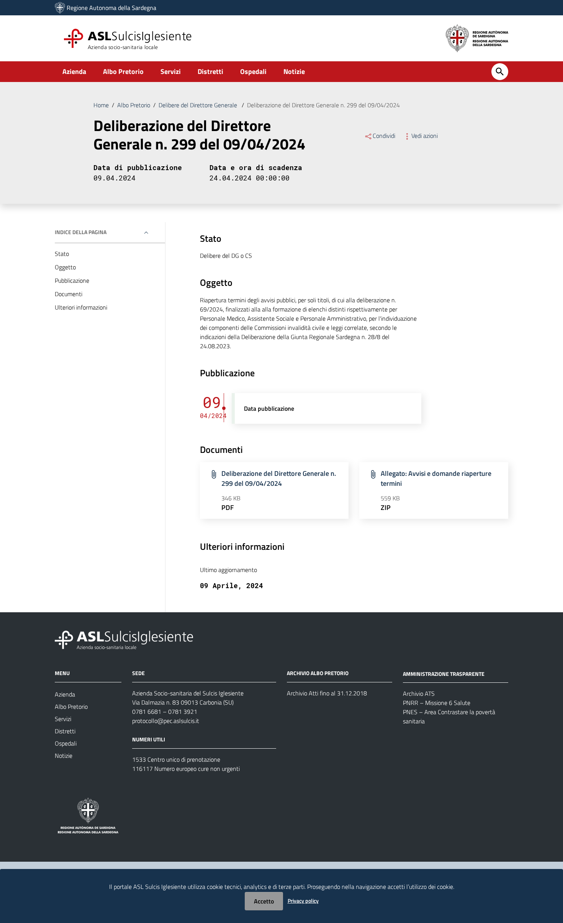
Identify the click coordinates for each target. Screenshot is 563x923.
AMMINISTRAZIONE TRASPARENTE (443, 673)
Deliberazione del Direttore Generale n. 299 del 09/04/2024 (278, 478)
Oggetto (65, 267)
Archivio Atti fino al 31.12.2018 (327, 693)
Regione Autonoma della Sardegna (111, 7)
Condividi (384, 135)
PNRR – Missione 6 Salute (436, 702)
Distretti (210, 71)
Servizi (170, 71)
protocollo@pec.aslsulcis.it (165, 720)
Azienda (74, 71)
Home (101, 105)
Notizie (294, 71)
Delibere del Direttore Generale (199, 105)
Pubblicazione (72, 280)
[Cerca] (499, 71)
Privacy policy (303, 901)
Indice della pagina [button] (80, 232)
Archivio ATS (419, 693)
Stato (62, 253)
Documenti (68, 293)
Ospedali (253, 71)
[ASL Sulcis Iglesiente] (60, 7)
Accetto (264, 901)
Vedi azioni (424, 135)
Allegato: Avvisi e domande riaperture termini (436, 478)
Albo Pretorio (123, 71)
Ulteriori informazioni (81, 307)
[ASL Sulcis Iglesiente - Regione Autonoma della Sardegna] (124, 639)
